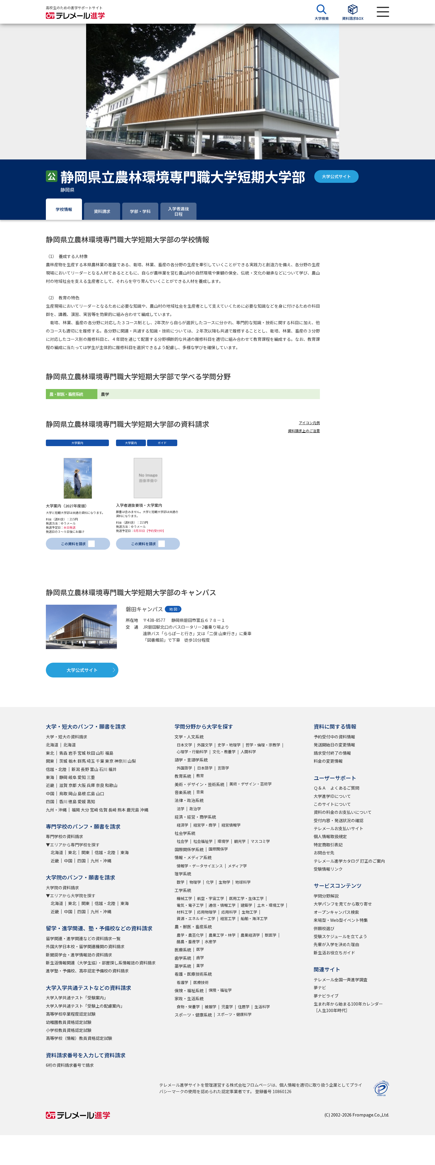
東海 (50, 777)
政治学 (195, 808)
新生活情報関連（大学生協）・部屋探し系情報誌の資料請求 (101, 963)
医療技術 (201, 982)
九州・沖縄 (56, 810)
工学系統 (183, 890)
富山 (94, 769)
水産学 (210, 941)
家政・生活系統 (189, 998)
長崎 (112, 810)
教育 (200, 775)
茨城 (63, 761)
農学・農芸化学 (190, 935)
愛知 (82, 777)
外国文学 (204, 745)
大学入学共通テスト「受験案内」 (77, 998)
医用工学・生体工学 (246, 898)
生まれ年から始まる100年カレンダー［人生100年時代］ (348, 1007)
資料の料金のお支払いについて (343, 812)
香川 (63, 801)
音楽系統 (183, 792)
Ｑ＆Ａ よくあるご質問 (336, 788)
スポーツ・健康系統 (193, 1015)
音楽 (200, 792)
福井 (112, 769)
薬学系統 (183, 966)
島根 (82, 793)
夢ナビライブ (326, 996)
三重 (91, 777)
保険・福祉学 (220, 990)
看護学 (182, 982)
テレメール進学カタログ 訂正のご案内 (349, 861)
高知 (91, 801)
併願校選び (324, 928)
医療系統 (183, 950)
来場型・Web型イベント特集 (341, 920)
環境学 (223, 841)
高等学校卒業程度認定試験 (71, 1014)
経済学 (182, 825)
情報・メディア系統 (193, 857)
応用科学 (229, 912)
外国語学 (184, 768)
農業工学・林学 (222, 935)
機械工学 (184, 898)
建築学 (246, 905)
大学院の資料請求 (62, 887)
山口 (100, 793)
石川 (103, 769)
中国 (50, 793)
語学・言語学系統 (191, 760)
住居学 (243, 1006)
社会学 (182, 841)
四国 (50, 801)
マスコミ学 (260, 841)
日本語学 (204, 768)
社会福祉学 (202, 841)
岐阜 (72, 777)
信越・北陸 (56, 769)
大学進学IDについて (332, 796)
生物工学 (249, 912)
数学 (180, 882)
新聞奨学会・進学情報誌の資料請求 (79, 955)
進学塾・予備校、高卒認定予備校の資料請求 (87, 971)
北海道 (52, 745)
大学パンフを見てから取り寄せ (343, 904)
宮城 (82, 753)
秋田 (91, 753)
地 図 (173, 608)
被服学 (210, 1006)
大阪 (82, 785)
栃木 (72, 761)
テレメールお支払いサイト (338, 828)
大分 (85, 810)
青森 (63, 753)
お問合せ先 (324, 853)
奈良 (100, 785)
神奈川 (120, 761)
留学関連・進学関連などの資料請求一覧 (83, 938)
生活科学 (262, 1006)
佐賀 (103, 810)
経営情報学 (231, 825)
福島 (109, 753)
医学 (200, 949)
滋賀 (63, 785)
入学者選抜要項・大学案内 (139, 505)
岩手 (72, 753)
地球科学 (243, 882)
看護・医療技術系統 (193, 974)
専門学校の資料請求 (64, 836)
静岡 (63, 777)
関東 (50, 761)
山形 (100, 753)
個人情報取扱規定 (330, 836)
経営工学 (228, 918)
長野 (85, 769)
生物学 (224, 882)
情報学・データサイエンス (200, 866)
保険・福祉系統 (189, 990)
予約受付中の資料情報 (334, 737)
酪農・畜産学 (188, 941)
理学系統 (183, 874)
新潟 (76, 769)
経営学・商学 (204, 825)
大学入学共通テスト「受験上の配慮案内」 (85, 1006)
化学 (210, 882)
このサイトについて (332, 804)
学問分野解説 (326, 896)
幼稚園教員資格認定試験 (68, 1022)
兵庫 (91, 785)
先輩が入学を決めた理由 (336, 944)
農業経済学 (250, 935)
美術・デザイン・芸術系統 (199, 784)
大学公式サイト (336, 176)
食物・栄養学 (188, 1006)
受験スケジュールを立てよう (340, 936)
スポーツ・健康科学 (234, 1014)
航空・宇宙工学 (210, 898)
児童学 (227, 1006)
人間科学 (248, 751)
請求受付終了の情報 (332, 753)
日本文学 (184, 745)
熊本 (121, 810)
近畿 (50, 785)
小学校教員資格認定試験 (68, 1030)
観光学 (240, 841)
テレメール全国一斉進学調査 (341, 979)
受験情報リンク (328, 869)
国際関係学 (218, 849)
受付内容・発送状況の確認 (338, 820)
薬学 (200, 965)
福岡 (76, 810)
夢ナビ (320, 987)
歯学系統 (183, 958)
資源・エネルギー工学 (196, 918)
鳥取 (63, 793)
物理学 (195, 882)
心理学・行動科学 (192, 751)
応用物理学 (206, 912)
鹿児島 (133, 810)
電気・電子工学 (190, 905)
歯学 (200, 957)
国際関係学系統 (189, 849)
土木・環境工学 (270, 905)
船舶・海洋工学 (254, 918)
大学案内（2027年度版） (67, 506)
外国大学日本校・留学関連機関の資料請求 (85, 946)
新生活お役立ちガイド (334, 953)
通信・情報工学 (222, 905)
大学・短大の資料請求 (66, 737)
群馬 (82, 761)
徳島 (72, 801)
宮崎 (94, 810)
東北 (50, 753)
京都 (72, 785)
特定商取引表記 (328, 845)
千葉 (100, 761)
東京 (109, 761)
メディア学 (237, 866)
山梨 (132, 761)
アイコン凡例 (309, 422)
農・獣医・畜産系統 (193, 927)
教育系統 (183, 776)
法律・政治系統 (189, 800)
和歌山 (111, 785)
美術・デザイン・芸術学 (250, 784)
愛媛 (82, 801)
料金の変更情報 (328, 761)
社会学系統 (185, 833)
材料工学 (184, 912)
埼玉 (91, 761)
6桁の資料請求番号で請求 (70, 1065)
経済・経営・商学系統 (195, 817)
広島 (91, 793)
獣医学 (270, 935)
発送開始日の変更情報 (334, 745)
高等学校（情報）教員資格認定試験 (79, 1038)
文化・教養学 (224, 751)
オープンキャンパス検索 (336, 912)
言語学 (223, 768)
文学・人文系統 (189, 737)
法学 (180, 808)
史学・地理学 (229, 745)
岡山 (72, 793)
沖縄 (144, 810)
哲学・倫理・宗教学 (263, 745)
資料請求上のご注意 (304, 430)
